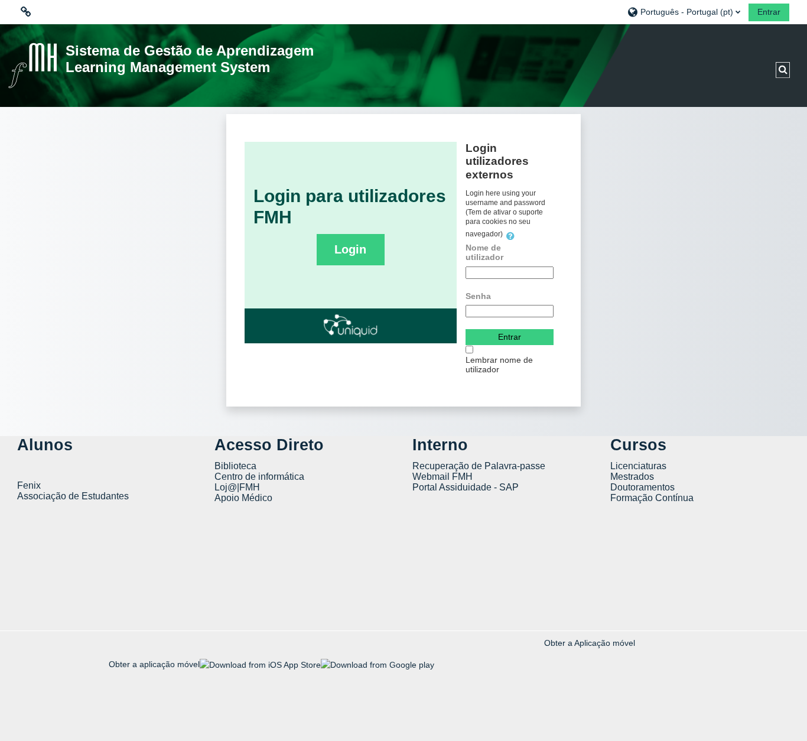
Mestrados (632, 477)
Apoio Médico (243, 498)
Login (350, 249)
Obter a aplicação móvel (154, 664)
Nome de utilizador (484, 252)
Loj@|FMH (237, 487)
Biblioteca (235, 466)
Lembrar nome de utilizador (499, 364)
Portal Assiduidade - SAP (465, 487)
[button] (683, 11)
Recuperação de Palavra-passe (478, 466)
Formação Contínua (652, 498)
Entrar (768, 12)
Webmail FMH (442, 477)
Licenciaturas (638, 466)
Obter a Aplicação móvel (589, 643)
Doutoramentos (642, 487)
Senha (478, 296)
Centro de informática (259, 477)
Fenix (30, 485)
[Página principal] (32, 65)
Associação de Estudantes (73, 496)
